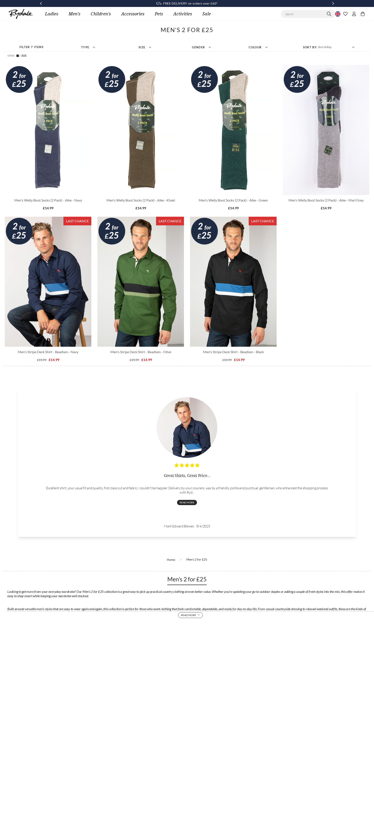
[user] (354, 13)
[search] (329, 14)
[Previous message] (40, 3)
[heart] (345, 13)
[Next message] (333, 3)
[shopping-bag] (362, 13)
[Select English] (337, 13)
